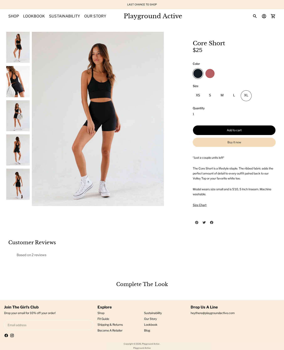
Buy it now (234, 142)
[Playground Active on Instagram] (12, 335)
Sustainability (153, 313)
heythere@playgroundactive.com (213, 313)
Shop (101, 313)
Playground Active (151, 344)
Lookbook (150, 324)
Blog (147, 330)
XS (198, 95)
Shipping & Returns (110, 324)
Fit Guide (103, 319)
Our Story (150, 319)
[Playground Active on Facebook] (6, 335)
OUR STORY (95, 16)
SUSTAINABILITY (64, 16)
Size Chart (199, 205)
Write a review (169, 255)
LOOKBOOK (34, 16)
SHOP (13, 16)
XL (246, 95)
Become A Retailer (110, 330)
